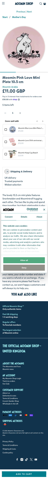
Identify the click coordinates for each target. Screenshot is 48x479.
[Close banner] (44, 209)
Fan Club (6, 384)
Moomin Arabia (10, 86)
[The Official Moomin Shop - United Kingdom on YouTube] (35, 460)
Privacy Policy (8, 441)
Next (29, 11)
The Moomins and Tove (12, 366)
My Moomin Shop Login (12, 378)
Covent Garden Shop (11, 401)
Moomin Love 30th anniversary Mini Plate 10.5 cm (30, 140)
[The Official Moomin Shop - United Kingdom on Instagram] (21, 460)
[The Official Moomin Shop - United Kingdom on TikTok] (26, 460)
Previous (20, 11)
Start (5, 17)
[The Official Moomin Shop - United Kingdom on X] (31, 460)
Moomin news (8, 369)
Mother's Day (19, 17)
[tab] (8, 72)
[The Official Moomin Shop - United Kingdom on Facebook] (17, 460)
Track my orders (9, 381)
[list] (24, 48)
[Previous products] (37, 121)
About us (6, 393)
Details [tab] (24, 217)
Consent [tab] (9, 217)
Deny (24, 268)
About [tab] (39, 217)
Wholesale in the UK (10, 404)
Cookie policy (8, 452)
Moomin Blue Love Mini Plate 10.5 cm (30, 128)
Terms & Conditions (10, 398)
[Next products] (43, 121)
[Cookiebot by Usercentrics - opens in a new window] (28, 209)
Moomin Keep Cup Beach (28, 153)
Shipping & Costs (9, 449)
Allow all (24, 260)
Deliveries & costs (9, 396)
